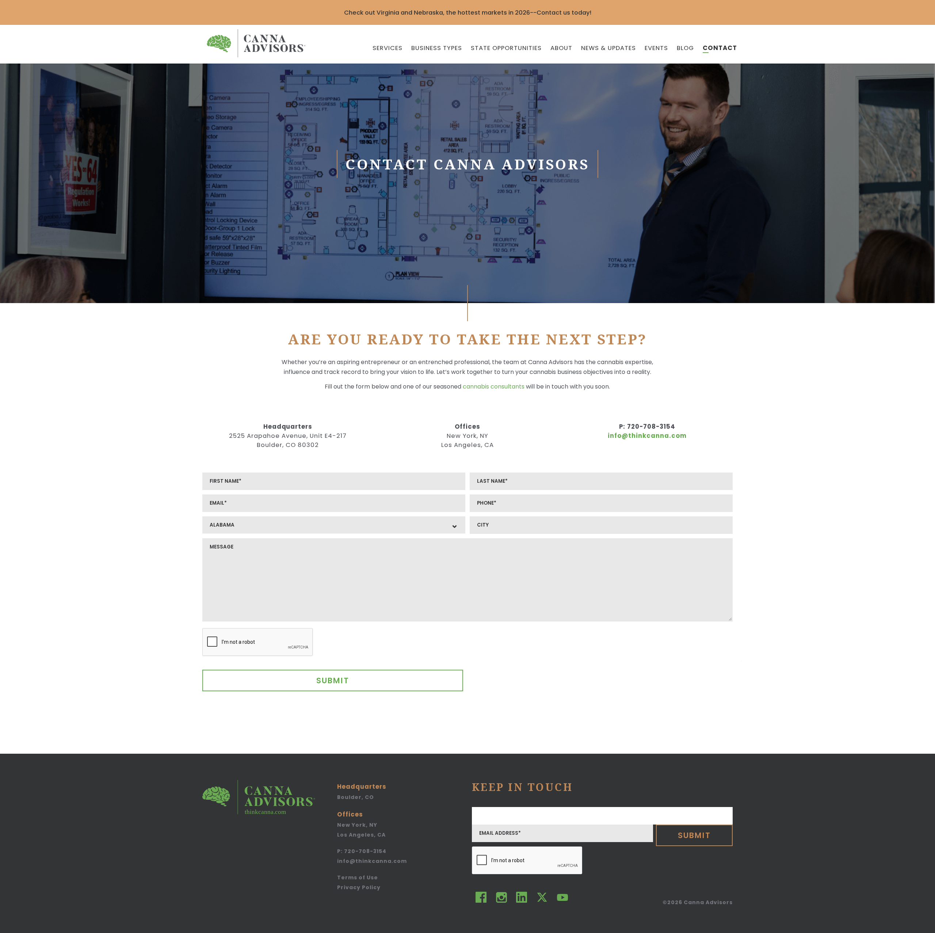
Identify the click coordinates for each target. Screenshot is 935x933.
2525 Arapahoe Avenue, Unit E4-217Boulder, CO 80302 (288, 440)
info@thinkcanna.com (647, 436)
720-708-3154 (647, 426)
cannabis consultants (493, 386)
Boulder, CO (355, 797)
